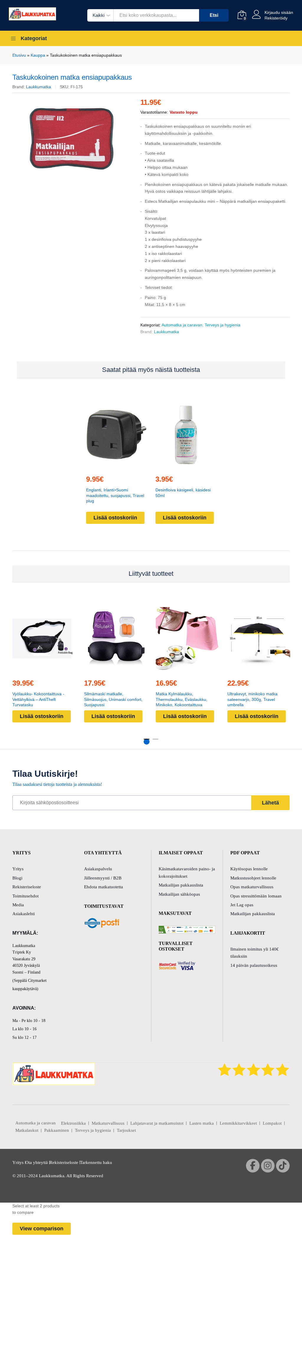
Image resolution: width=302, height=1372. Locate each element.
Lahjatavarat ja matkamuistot (156, 1123)
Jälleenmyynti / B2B (103, 878)
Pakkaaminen (56, 1130)
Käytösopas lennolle (249, 868)
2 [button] (155, 742)
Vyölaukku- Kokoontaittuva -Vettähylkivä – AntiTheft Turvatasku (38, 699)
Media (18, 904)
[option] (72, 139)
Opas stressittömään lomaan (256, 896)
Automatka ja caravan (182, 325)
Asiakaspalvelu (98, 868)
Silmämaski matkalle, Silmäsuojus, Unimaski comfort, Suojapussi (113, 699)
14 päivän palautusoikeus (253, 965)
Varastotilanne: (154, 112)
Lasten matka (201, 1123)
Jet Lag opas (241, 904)
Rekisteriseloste (26, 886)
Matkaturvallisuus (108, 1123)
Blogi (17, 878)
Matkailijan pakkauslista (181, 885)
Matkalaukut (26, 1130)
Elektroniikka (73, 1123)
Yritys (18, 868)
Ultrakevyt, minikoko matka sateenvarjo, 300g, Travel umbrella (252, 699)
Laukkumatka (38, 86)
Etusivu (19, 55)
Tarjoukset (126, 1130)
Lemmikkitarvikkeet (238, 1123)
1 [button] (147, 742)
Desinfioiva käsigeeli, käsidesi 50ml (183, 493)
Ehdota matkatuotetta (103, 886)
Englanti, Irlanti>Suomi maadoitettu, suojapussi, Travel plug (115, 495)
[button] (116, 466)
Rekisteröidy (276, 18)
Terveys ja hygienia (222, 325)
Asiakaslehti (23, 913)
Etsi (214, 15)
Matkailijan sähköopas (179, 894)
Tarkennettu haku (96, 1162)
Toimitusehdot (25, 896)
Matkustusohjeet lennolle (253, 878)
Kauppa (38, 55)
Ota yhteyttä (36, 1162)
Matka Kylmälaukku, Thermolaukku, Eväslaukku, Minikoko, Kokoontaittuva (181, 699)
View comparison (41, 1229)
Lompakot (272, 1123)
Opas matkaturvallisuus (251, 886)
